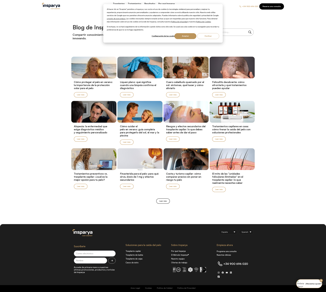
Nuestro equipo (178, 259)
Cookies (148, 288)
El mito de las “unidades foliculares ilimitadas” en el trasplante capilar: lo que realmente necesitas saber (227, 178)
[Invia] (112, 261)
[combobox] (231, 32)
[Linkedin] (231, 273)
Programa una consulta (226, 251)
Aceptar (185, 36)
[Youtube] (227, 273)
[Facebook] (223, 273)
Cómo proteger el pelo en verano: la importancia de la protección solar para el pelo (93, 85)
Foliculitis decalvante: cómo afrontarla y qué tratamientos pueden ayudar (229, 85)
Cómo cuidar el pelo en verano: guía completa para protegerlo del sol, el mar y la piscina (139, 131)
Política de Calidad (164, 288)
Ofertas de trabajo (179, 262)
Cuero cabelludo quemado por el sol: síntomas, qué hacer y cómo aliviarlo (185, 85)
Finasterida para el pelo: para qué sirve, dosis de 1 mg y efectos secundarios (139, 176)
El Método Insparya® (180, 255)
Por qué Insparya (178, 251)
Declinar (208, 36)
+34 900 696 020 (235, 263)
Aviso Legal (135, 288)
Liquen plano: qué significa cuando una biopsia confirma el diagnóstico (138, 85)
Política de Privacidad (186, 288)
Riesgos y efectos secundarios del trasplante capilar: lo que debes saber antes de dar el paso (186, 129)
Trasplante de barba (134, 255)
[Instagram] (219, 273)
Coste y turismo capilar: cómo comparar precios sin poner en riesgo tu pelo (183, 176)
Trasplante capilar (133, 251)
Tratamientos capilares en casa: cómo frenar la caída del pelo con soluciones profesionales (231, 129)
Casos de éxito (132, 262)
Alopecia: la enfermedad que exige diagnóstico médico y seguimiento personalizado (91, 129)
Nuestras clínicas (224, 255)
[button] (163, 201)
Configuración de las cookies (164, 36)
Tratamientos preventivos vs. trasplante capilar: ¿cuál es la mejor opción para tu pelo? (91, 176)
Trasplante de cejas (134, 259)
